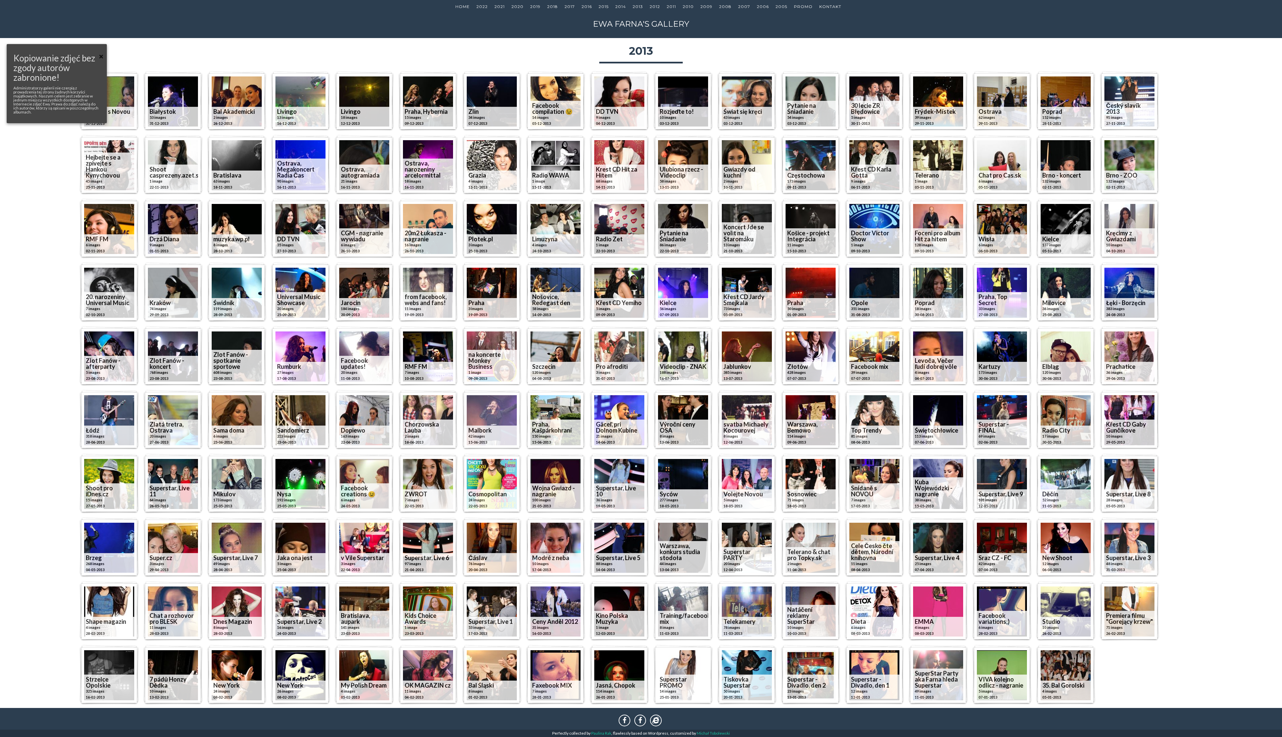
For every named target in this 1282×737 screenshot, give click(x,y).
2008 (725, 6)
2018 (552, 6)
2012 (655, 6)
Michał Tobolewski (713, 733)
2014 (620, 6)
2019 (535, 6)
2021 (499, 6)
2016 (587, 6)
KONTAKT (830, 6)
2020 (517, 6)
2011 (671, 6)
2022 (482, 6)
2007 (744, 6)
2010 (688, 6)
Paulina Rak (601, 733)
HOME (462, 6)
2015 (604, 6)
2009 (706, 6)
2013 (638, 6)
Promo (803, 6)
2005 (781, 6)
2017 (570, 6)
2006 (763, 6)
